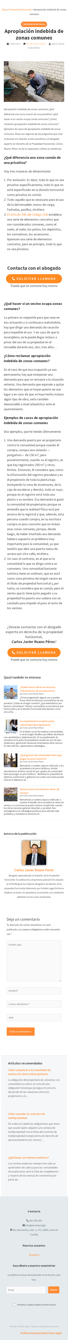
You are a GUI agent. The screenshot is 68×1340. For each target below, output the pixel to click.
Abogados (34, 1254)
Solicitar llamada (35, 278)
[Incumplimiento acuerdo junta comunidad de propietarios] (10, 726)
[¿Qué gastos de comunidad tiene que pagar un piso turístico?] (10, 760)
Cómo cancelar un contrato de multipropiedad (26, 1116)
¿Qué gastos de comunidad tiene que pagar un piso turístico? (41, 756)
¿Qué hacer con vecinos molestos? (28, 1157)
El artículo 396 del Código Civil (27, 214)
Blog (4, 9)
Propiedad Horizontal (20, 9)
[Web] (34, 1018)
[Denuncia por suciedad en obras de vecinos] (10, 794)
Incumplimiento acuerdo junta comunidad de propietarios (37, 722)
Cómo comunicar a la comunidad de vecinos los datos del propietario (29, 1072)
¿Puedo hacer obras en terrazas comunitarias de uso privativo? (37, 688)
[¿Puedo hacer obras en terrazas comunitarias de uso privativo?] (10, 692)
